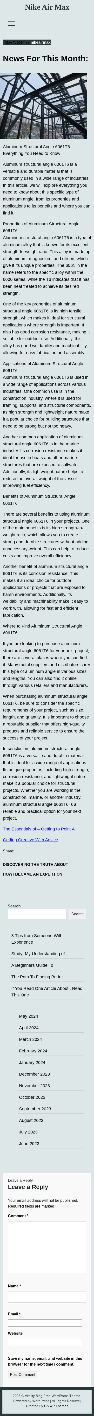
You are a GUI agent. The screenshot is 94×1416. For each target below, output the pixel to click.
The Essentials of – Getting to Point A (39, 829)
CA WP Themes (56, 1406)
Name (14, 1286)
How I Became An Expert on (32, 874)
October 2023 (32, 1097)
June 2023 (29, 1143)
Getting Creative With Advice (30, 839)
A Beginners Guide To (32, 965)
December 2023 (34, 1074)
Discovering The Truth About (35, 865)
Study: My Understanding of (38, 953)
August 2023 (31, 1120)
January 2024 (32, 1062)
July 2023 (28, 1132)
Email (14, 1314)
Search (14, 906)
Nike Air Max (47, 7)
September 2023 (35, 1108)
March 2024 (30, 1039)
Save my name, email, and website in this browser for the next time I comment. (45, 1361)
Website (15, 1333)
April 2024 (29, 1027)
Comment (18, 1216)
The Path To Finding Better (37, 976)
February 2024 (33, 1051)
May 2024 (28, 1016)
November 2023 (34, 1085)
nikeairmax (41, 42)
